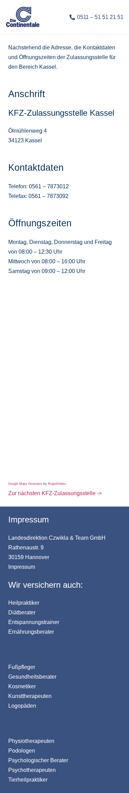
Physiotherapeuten (31, 741)
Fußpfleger (21, 667)
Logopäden (22, 706)
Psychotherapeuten (32, 770)
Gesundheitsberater (32, 677)
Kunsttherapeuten (30, 696)
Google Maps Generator (25, 483)
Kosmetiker (22, 686)
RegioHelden (57, 483)
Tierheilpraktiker (27, 780)
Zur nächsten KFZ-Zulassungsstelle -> (55, 493)
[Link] (23, 17)
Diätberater (21, 612)
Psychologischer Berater (38, 760)
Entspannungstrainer (33, 622)
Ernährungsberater (31, 632)
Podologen (21, 751)
